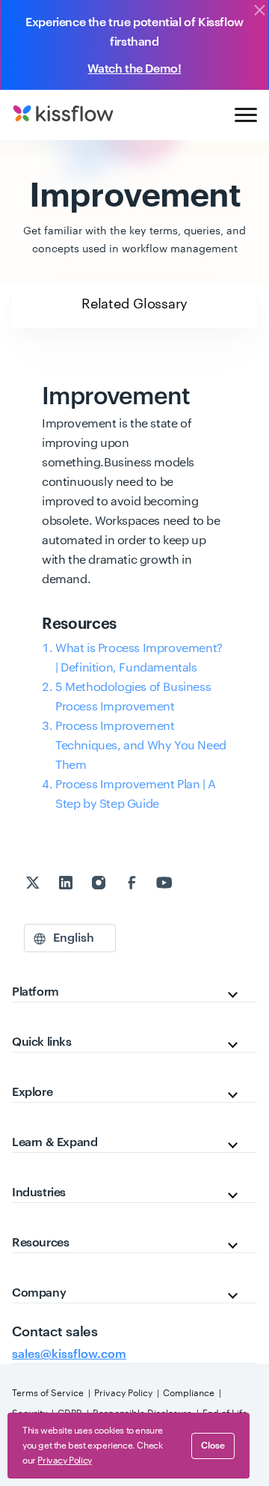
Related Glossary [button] (134, 304)
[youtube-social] (164, 885)
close (213, 1445)
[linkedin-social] (67, 885)
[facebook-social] (133, 885)
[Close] (259, 11)
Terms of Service (48, 1393)
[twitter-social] (34, 885)
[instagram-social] (100, 885)
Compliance (188, 1393)
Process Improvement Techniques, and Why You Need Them (140, 745)
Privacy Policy (123, 1393)
